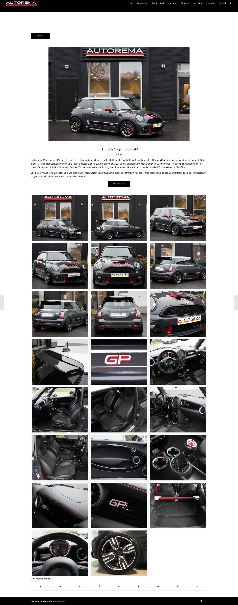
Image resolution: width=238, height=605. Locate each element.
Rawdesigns (60, 601)
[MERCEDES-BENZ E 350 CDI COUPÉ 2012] (236, 302)
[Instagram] (201, 601)
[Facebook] (205, 601)
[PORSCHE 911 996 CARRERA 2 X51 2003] (2, 302)
